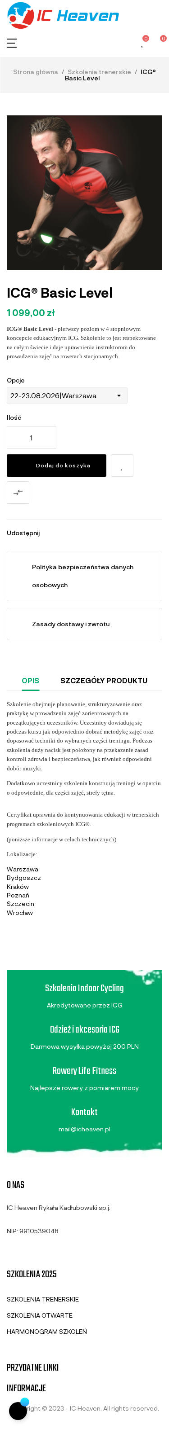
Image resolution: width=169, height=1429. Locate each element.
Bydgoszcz (24, 877)
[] (18, 1411)
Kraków (18, 886)
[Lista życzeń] (143, 43)
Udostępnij (50, 532)
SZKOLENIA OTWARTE (40, 1315)
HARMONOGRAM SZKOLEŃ (47, 1331)
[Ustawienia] (127, 43)
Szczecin (20, 903)
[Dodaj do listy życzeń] (122, 465)
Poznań (18, 895)
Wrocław (20, 912)
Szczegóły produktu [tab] (103, 680)
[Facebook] (10, 1252)
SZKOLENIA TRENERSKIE (43, 1299)
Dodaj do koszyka (63, 465)
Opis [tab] (30, 680)
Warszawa (22, 869)
